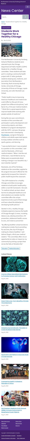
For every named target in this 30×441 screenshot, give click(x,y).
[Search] (25, 17)
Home (3, 22)
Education (5, 248)
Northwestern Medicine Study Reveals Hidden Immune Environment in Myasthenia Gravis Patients (13, 410)
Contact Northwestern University (8, 435)
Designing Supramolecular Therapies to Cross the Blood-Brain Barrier (14, 329)
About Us (18, 425)
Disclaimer (19, 435)
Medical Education (14, 248)
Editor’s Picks (18, 421)
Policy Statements (21, 438)
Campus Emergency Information (8, 438)
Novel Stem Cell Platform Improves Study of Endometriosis (14, 355)
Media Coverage (4, 428)
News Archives (19, 423)
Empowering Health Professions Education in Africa (11, 382)
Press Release (4, 425)
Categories (3, 423)
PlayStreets (5, 135)
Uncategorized (6, 27)
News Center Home (5, 421)
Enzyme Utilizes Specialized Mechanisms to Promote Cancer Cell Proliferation (14, 275)
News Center (12, 10)
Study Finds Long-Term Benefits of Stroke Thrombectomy (14, 302)
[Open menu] (28, 7)
